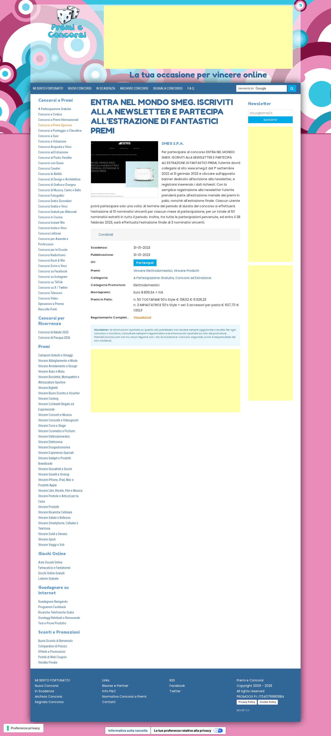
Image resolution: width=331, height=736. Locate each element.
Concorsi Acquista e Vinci (54, 147)
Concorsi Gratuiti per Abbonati (57, 212)
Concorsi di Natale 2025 (53, 332)
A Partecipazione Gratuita (54, 109)
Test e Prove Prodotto (52, 623)
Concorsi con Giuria (50, 163)
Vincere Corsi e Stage (52, 425)
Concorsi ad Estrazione (53, 152)
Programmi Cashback (52, 607)
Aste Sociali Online (50, 562)
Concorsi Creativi (49, 168)
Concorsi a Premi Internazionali (58, 120)
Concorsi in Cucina (50, 217)
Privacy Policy (246, 702)
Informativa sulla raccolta (127, 730)
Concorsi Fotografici (51, 195)
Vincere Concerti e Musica (55, 415)
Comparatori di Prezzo (52, 646)
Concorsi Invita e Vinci (52, 228)
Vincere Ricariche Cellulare (55, 512)
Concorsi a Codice (50, 114)
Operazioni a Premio (51, 304)
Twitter (175, 691)
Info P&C (109, 691)
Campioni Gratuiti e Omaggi (55, 355)
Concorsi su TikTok (50, 282)
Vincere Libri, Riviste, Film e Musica (60, 490)
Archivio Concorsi (134, 88)
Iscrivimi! (270, 120)
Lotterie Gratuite (48, 578)
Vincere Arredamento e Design (57, 366)
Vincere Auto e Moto (51, 371)
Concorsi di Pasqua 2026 (54, 337)
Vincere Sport (47, 539)
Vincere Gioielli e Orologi (53, 474)
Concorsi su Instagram (52, 277)
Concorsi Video (48, 298)
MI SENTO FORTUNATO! (48, 88)
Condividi (106, 234)
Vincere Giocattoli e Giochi (55, 469)
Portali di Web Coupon (52, 657)
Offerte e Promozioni (51, 651)
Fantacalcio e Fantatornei (54, 568)
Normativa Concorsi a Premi (124, 696)
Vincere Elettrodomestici (54, 436)
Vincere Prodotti (48, 507)
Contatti (109, 702)
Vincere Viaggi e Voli (51, 545)
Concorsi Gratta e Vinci (53, 206)
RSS (172, 680)
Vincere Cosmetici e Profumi (56, 431)
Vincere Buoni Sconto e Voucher (59, 393)
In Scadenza (105, 88)
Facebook (177, 685)
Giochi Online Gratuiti (51, 573)
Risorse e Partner (115, 685)
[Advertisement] (198, 37)
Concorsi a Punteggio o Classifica (60, 130)
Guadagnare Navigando (53, 601)
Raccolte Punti (47, 309)
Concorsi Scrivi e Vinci (52, 266)
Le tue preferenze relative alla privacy (182, 730)
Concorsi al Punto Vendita (55, 157)
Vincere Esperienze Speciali (56, 453)
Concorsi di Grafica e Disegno (57, 185)
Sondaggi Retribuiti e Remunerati (59, 618)
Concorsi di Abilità (50, 174)
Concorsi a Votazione (52, 141)
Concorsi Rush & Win (51, 260)
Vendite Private (47, 662)
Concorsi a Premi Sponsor (55, 125)
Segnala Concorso (168, 88)
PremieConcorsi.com (107, 337)
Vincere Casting (48, 398)
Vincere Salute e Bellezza (54, 517)
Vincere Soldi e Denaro (52, 534)
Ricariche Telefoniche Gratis (56, 612)
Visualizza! (142, 317)
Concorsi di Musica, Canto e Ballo (59, 190)
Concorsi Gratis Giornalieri (55, 201)
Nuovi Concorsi (79, 88)
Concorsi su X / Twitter (53, 287)
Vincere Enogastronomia (54, 447)
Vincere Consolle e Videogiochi (58, 420)
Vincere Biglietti (48, 388)
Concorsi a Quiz (48, 136)
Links (105, 680)
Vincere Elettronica (50, 442)
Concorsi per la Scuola (52, 249)
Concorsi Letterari (49, 233)
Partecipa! (145, 263)
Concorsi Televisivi (50, 293)
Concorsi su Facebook (52, 271)
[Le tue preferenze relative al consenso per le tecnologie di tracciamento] (23, 728)
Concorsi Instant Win (51, 222)
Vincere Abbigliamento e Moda (57, 360)
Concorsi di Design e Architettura (59, 179)
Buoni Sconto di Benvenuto (55, 641)
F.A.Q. (191, 88)
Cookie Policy (268, 702)
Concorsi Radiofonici (52, 255)
